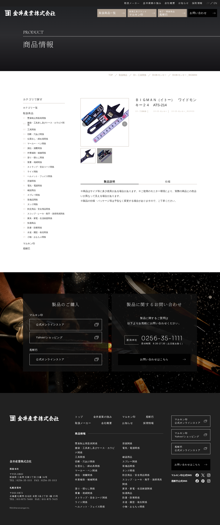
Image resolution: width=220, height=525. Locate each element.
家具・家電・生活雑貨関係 (37, 218)
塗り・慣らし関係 (33, 157)
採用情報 (197, 3)
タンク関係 (30, 204)
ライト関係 (30, 171)
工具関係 (29, 129)
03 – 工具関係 (140, 111)
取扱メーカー (132, 3)
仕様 (168, 181)
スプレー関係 (31, 195)
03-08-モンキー (160, 111)
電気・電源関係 (32, 185)
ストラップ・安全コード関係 (38, 167)
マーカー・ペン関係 (34, 143)
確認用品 (29, 190)
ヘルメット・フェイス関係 (37, 176)
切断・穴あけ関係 (33, 134)
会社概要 (170, 3)
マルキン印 (29, 243)
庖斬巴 (26, 248)
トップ (79, 416)
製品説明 (109, 181)
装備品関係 (30, 199)
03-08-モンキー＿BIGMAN (182, 111)
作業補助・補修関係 (34, 153)
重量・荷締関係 (32, 162)
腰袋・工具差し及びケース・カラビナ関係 (43, 124)
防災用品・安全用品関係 (36, 209)
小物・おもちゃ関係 (34, 237)
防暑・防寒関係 (32, 227)
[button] (124, 124)
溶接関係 (29, 181)
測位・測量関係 (32, 148)
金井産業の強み (152, 3)
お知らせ (183, 3)
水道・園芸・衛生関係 (35, 232)
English (215, 3)
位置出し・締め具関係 (35, 139)
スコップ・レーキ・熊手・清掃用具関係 (43, 213)
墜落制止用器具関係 (34, 118)
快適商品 (29, 223)
